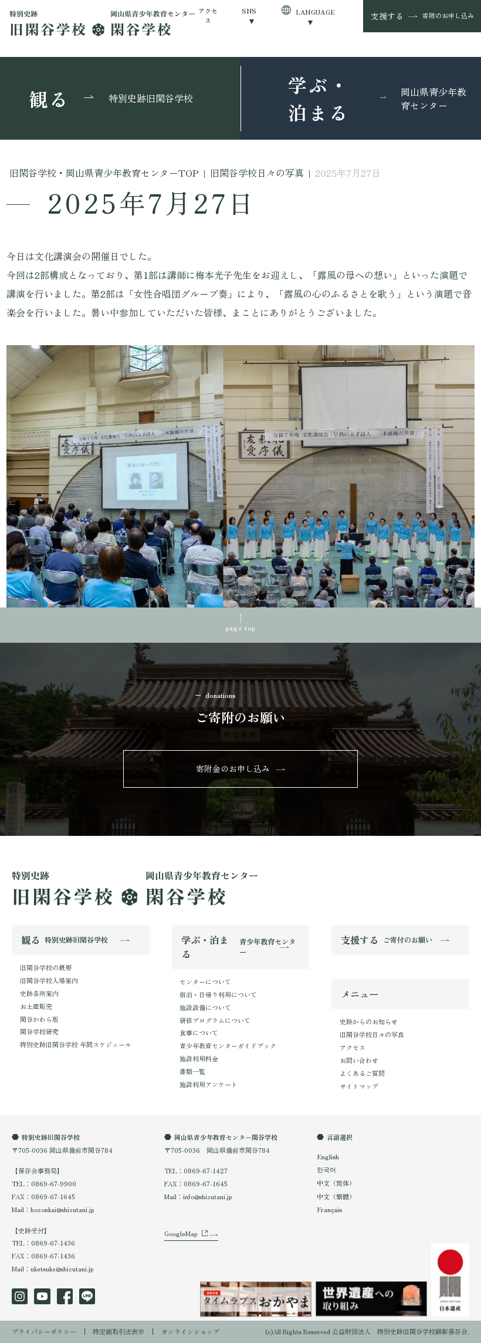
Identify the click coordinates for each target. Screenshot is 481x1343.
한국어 (326, 1169)
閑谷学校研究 (39, 1031)
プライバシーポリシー (44, 1331)
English (328, 1156)
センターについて (205, 981)
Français (329, 1209)
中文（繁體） (336, 1196)
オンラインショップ (190, 1331)
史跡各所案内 (39, 993)
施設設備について (205, 1007)
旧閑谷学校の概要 (46, 967)
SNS (249, 10)
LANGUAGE (316, 11)
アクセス (208, 15)
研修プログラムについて (214, 1020)
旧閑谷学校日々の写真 (372, 1034)
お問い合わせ (359, 1060)
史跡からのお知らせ (369, 1021)
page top (241, 627)
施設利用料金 (198, 1058)
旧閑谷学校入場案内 (49, 980)
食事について (198, 1032)
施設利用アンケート (208, 1084)
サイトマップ (359, 1086)
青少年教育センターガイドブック (227, 1045)
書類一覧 (192, 1071)
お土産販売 (36, 1006)
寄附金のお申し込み (233, 768)
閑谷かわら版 (39, 1019)
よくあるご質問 (362, 1073)
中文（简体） (336, 1182)
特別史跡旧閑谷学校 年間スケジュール (75, 1044)
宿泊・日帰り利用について (218, 994)
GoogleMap (180, 1233)
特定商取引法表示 (118, 1331)
